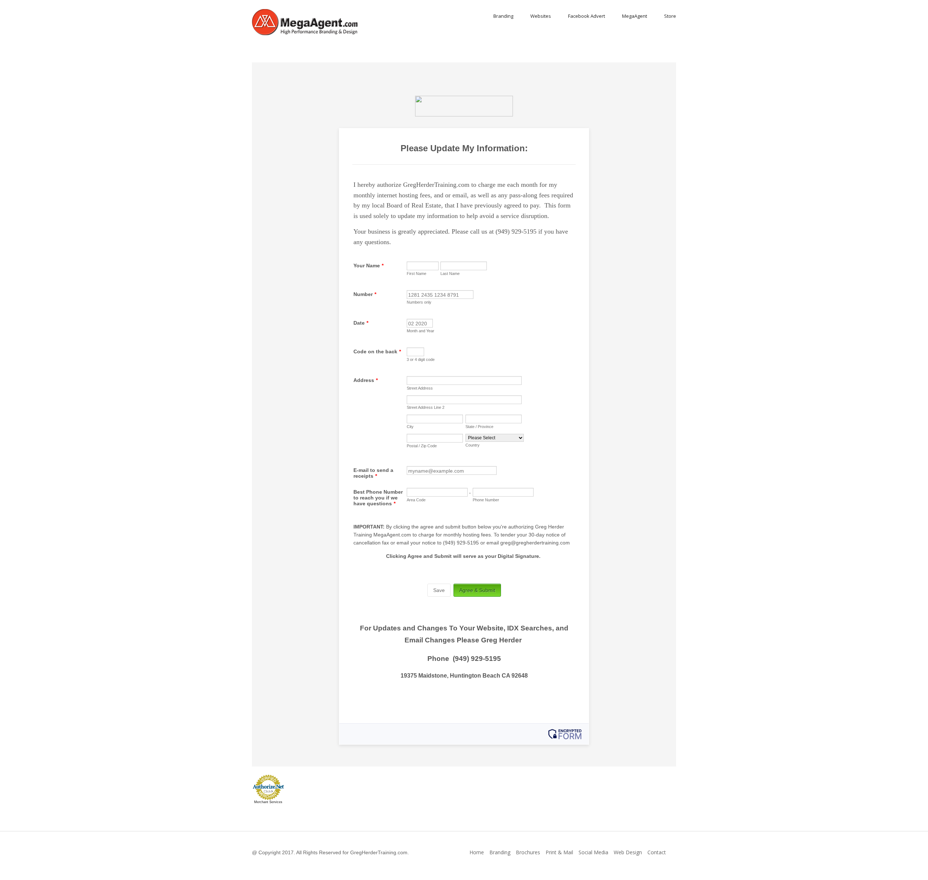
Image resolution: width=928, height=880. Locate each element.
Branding (503, 16)
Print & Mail (559, 852)
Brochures (528, 852)
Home (476, 852)
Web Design (628, 852)
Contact (656, 852)
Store (670, 16)
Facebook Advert (586, 16)
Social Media (593, 852)
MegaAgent (634, 16)
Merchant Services (268, 802)
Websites (540, 16)
